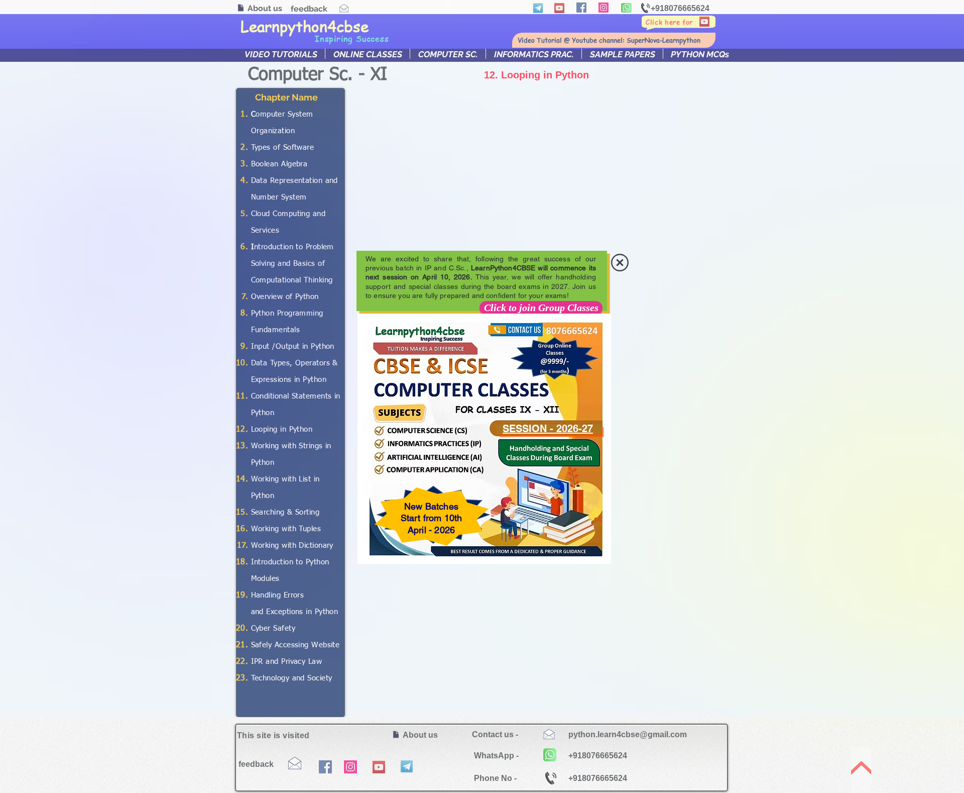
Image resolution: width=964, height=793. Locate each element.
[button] (620, 262)
